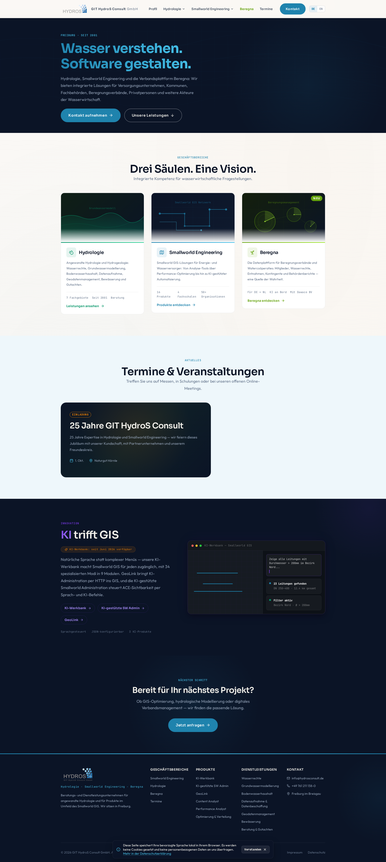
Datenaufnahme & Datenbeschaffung (254, 803)
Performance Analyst (211, 809)
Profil (153, 9)
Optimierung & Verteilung (213, 817)
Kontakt (293, 9)
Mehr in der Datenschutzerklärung (147, 854)
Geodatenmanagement (258, 814)
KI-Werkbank (75, 608)
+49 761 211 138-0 (304, 786)
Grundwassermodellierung (260, 786)
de (313, 9)
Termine (266, 9)
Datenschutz (316, 852)
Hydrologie (172, 9)
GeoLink (71, 620)
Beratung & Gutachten (257, 829)
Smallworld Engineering (210, 9)
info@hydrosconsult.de (308, 778)
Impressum (294, 852)
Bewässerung (250, 822)
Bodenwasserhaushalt (257, 794)
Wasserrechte (251, 778)
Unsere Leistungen (150, 115)
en (321, 9)
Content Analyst (207, 801)
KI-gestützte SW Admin (120, 608)
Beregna (247, 9)
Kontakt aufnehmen (87, 115)
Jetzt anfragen (190, 725)
